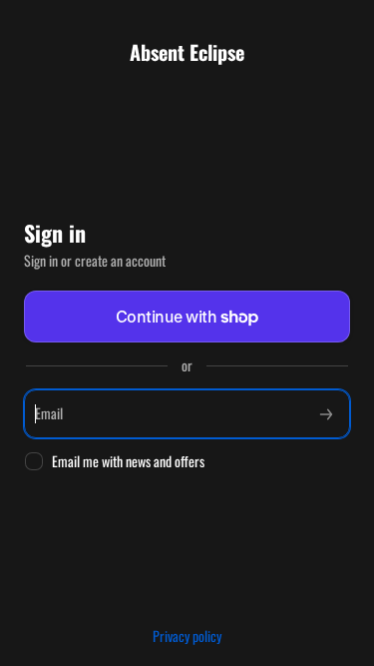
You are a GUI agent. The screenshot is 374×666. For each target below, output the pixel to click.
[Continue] (326, 413)
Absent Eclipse (187, 52)
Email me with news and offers (128, 461)
